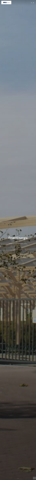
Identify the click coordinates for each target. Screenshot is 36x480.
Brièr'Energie (18, 238)
